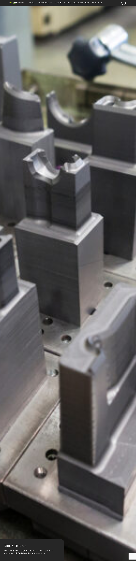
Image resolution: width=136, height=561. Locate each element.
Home (31, 3)
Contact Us (97, 3)
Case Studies (78, 3)
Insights (59, 3)
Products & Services (44, 3)
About (88, 3)
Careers (67, 3)
